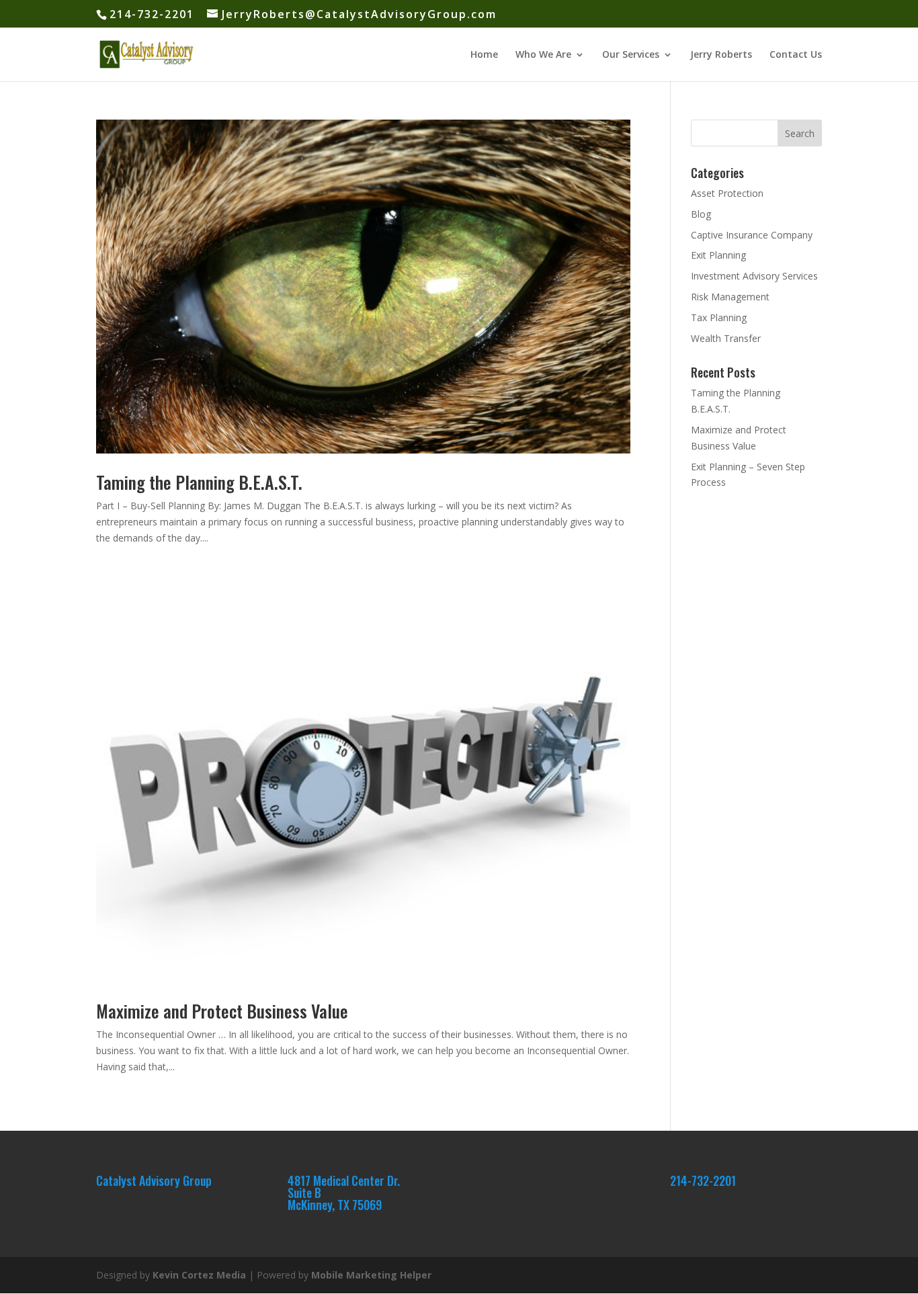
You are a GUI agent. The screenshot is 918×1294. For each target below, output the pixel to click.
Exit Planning (718, 255)
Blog (701, 214)
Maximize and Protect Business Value (222, 1011)
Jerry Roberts (721, 55)
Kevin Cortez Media (199, 1274)
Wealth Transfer (726, 338)
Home (484, 55)
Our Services (630, 55)
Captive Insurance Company (751, 234)
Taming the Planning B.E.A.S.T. (199, 482)
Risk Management (730, 296)
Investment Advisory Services (754, 275)
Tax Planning (719, 317)
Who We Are (543, 55)
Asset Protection (727, 193)
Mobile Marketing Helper (371, 1274)
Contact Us (795, 55)
